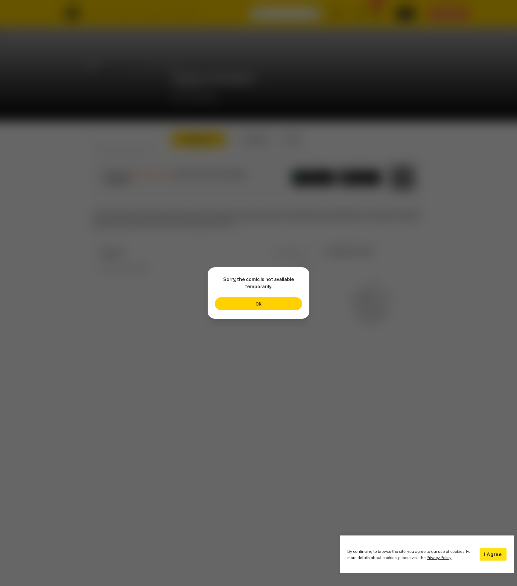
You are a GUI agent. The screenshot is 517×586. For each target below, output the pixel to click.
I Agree (493, 554)
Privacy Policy (439, 557)
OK (258, 303)
